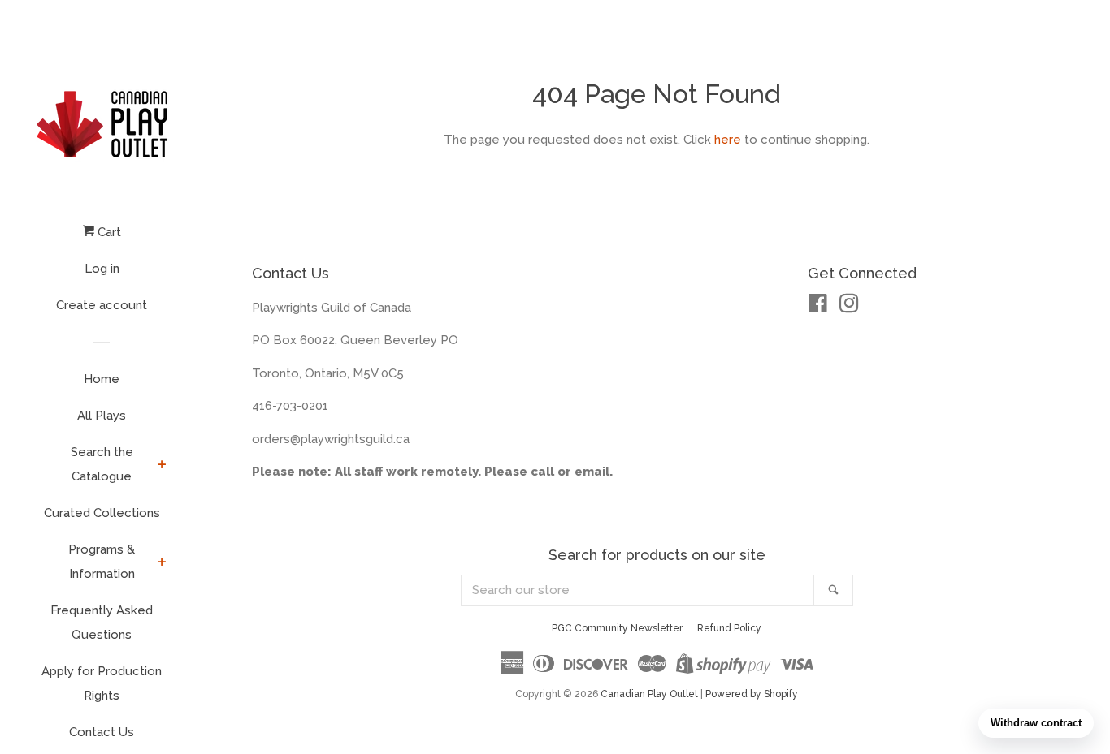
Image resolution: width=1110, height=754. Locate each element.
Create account (101, 305)
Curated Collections (102, 513)
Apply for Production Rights (101, 683)
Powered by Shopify (751, 694)
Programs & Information (101, 561)
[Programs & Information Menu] (162, 563)
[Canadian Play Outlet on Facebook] (818, 306)
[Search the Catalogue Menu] (162, 465)
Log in (102, 268)
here (727, 139)
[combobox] (638, 590)
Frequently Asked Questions (101, 622)
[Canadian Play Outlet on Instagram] (849, 306)
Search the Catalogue (102, 464)
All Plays (101, 415)
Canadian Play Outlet (649, 694)
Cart (107, 232)
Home (101, 379)
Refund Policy (729, 628)
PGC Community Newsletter (617, 628)
